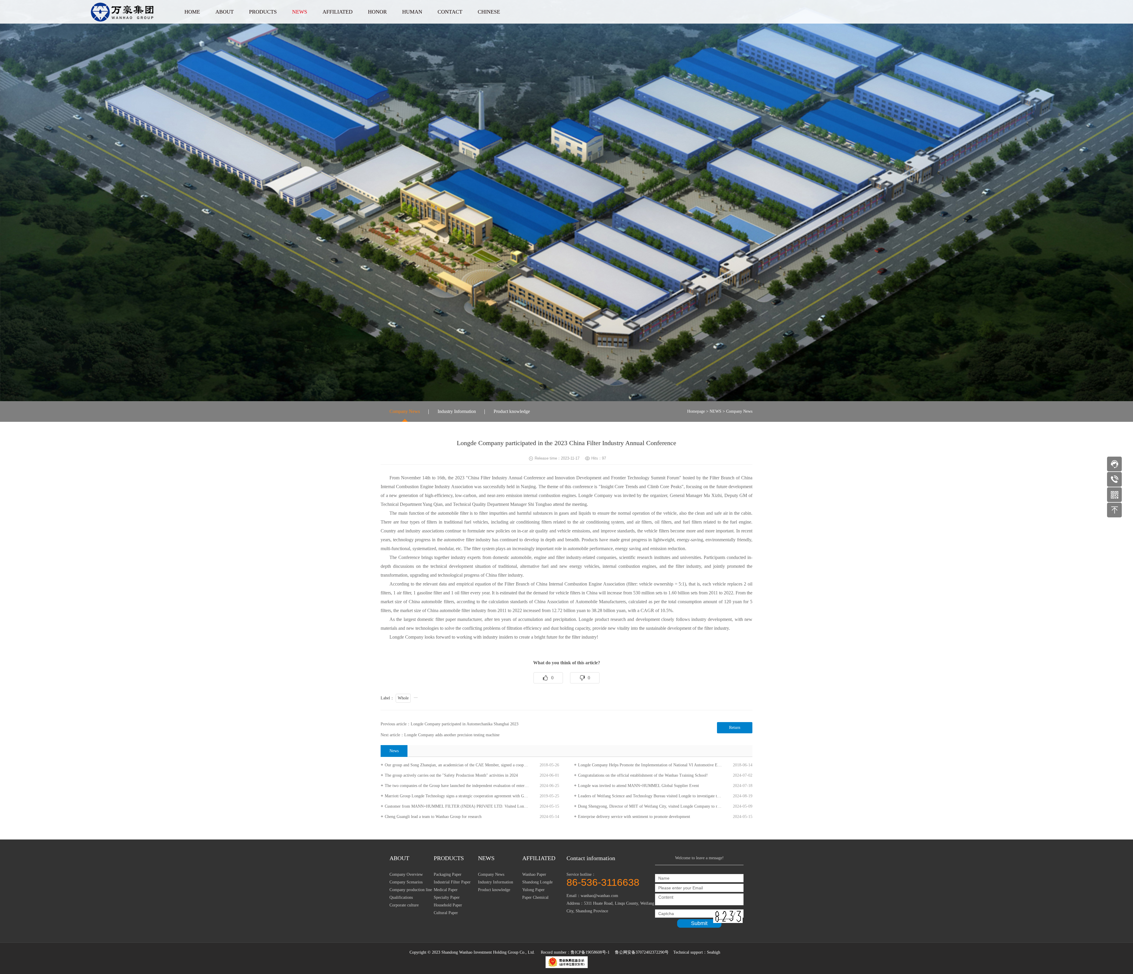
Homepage (696, 411)
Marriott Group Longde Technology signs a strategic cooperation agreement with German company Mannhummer (472, 796)
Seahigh (713, 952)
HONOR (377, 12)
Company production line (410, 890)
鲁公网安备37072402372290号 (642, 952)
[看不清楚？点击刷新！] (728, 916)
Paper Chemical (535, 897)
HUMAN (412, 12)
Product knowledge (512, 411)
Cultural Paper (446, 913)
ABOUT (224, 12)
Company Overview (406, 874)
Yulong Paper (533, 890)
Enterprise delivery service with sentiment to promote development (634, 816)
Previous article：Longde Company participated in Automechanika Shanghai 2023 (449, 724)
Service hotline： (602, 879)
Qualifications (401, 897)
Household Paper (448, 905)
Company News (404, 411)
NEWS (299, 12)
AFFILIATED (337, 12)
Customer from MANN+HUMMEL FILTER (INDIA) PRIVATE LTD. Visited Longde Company (466, 806)
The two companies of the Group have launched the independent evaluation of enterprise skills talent (469, 785)
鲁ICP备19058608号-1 (590, 952)
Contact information (590, 858)
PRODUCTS (263, 12)
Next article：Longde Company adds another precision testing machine (440, 735)
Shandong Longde (537, 882)
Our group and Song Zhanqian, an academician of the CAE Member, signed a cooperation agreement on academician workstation (472, 765)
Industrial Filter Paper (452, 882)
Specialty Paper (447, 897)
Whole (403, 698)
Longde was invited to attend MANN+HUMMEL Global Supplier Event (638, 785)
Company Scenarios (406, 882)
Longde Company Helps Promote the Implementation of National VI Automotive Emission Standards (663, 765)
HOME (192, 12)
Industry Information (457, 411)
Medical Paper (446, 890)
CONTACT (450, 12)
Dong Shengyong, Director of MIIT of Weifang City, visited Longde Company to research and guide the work (665, 806)
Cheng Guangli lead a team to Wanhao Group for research (433, 816)
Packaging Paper (447, 874)
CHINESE (489, 12)
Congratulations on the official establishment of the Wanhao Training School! (643, 775)
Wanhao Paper (534, 874)
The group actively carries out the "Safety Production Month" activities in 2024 (451, 775)
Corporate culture (404, 905)
